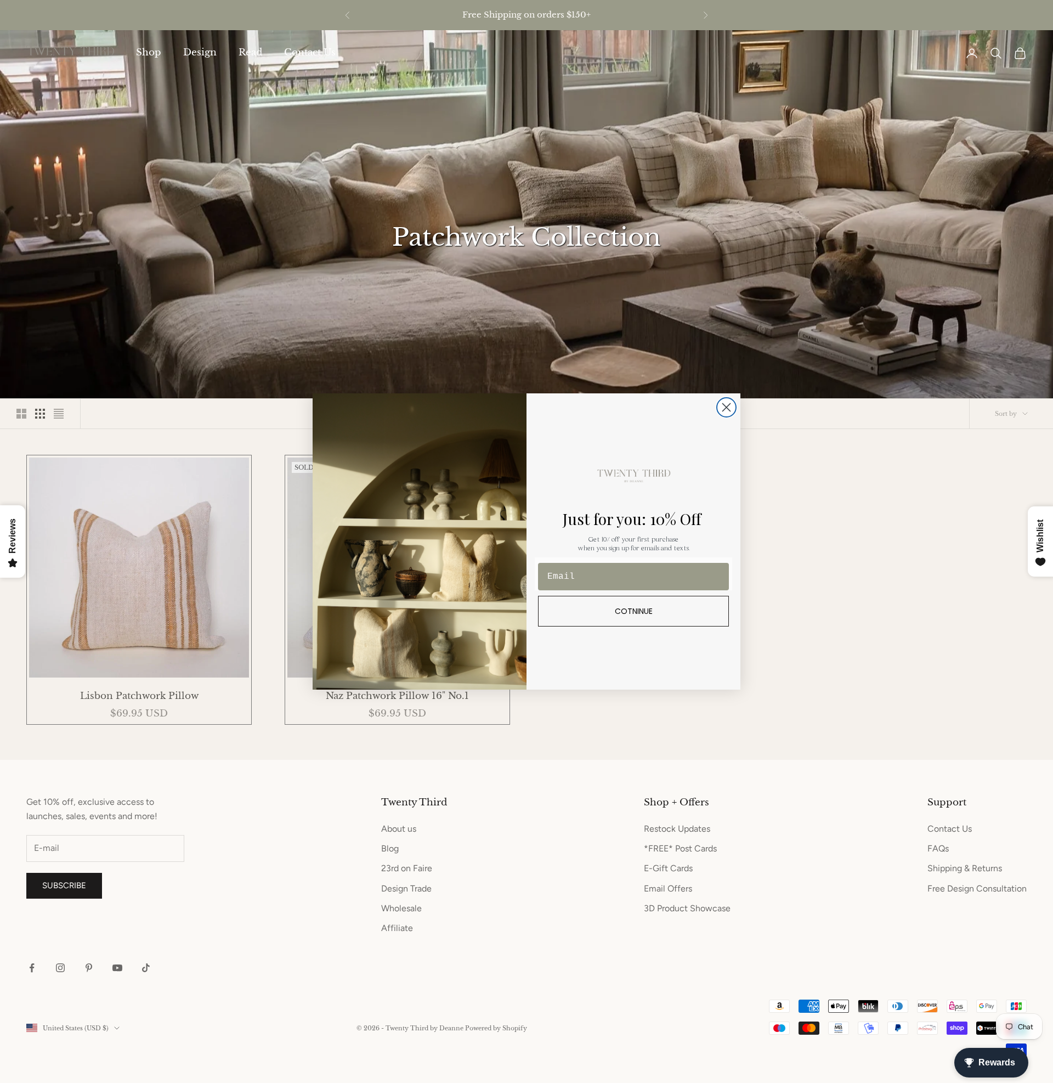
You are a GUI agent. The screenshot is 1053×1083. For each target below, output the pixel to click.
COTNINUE (634, 611)
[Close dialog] (726, 407)
